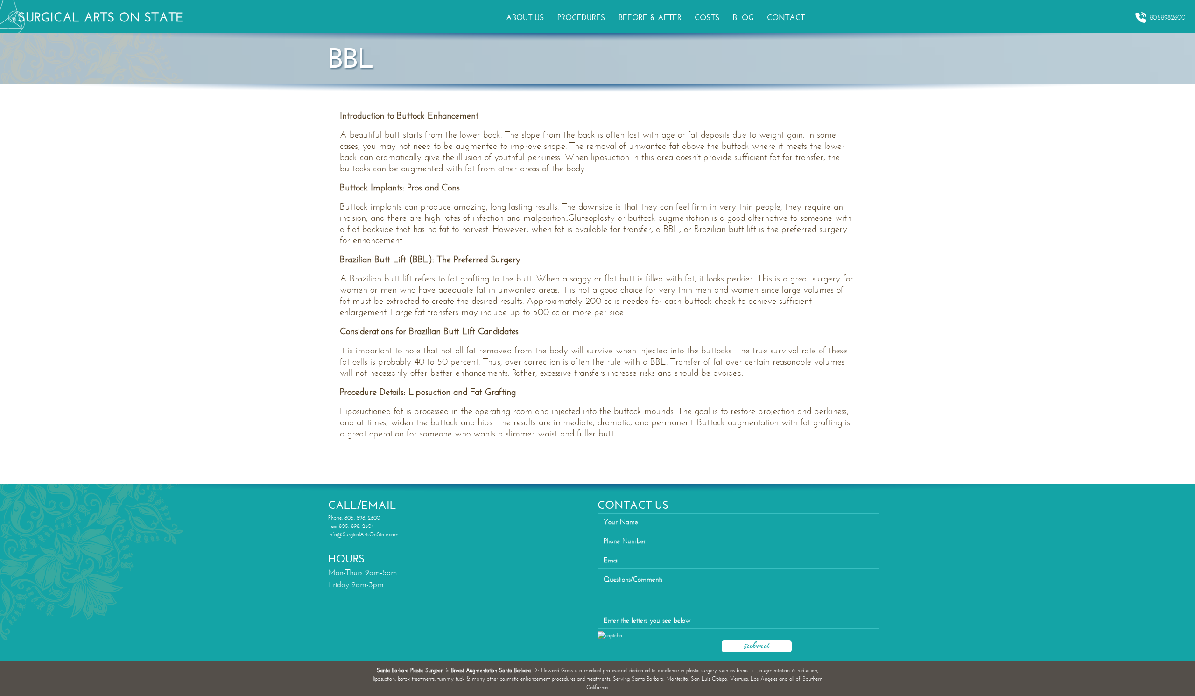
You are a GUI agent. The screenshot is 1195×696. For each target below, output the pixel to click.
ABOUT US (525, 17)
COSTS (707, 17)
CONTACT (786, 17)
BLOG (743, 17)
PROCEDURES (581, 17)
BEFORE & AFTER (650, 17)
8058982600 (1168, 17)
